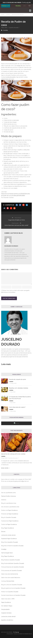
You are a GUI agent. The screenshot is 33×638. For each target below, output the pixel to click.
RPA (13, 599)
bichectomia (14, 574)
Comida (8, 14)
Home (2, 14)
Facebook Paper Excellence (9, 538)
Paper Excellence (13, 510)
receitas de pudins (10, 77)
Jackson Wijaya (8, 606)
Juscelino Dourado (13, 27)
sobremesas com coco (7, 79)
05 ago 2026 (13, 383)
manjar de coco (20, 65)
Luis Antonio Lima (10, 492)
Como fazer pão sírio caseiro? (17, 407)
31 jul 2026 (12, 392)
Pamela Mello (10, 581)
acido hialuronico (15, 577)
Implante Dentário (6, 613)
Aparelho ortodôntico (7, 620)
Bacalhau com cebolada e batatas (18, 388)
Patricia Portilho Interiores (8, 496)
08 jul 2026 (13, 411)
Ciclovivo (3, 499)
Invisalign (3, 549)
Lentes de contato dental (8, 535)
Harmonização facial (6, 553)
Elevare (3, 531)
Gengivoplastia (5, 609)
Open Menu (30, 10)
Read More (4, 468)
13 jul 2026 (12, 402)
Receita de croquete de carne (17, 379)
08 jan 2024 (4, 27)
